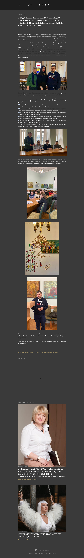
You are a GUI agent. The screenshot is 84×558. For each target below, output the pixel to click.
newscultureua (36, 5)
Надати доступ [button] (22, 350)
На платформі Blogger (43, 550)
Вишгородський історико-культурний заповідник (34, 352)
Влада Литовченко (53, 352)
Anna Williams (52, 553)
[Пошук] (65, 4)
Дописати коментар (32, 479)
